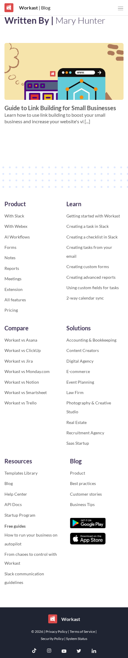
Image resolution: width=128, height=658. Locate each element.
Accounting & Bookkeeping (91, 339)
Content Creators (82, 350)
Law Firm (75, 392)
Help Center (15, 494)
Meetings (12, 278)
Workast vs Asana (20, 339)
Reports (11, 268)
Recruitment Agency (85, 432)
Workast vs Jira (18, 361)
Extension (13, 289)
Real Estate (76, 422)
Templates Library (21, 473)
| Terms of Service (82, 631)
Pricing (11, 310)
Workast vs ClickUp (22, 350)
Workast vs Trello (20, 402)
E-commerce (78, 371)
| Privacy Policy (56, 631)
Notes (9, 257)
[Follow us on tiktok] (34, 651)
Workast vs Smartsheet (25, 392)
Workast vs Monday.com (27, 371)
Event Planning (80, 382)
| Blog (44, 7)
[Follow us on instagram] (49, 651)
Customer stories (86, 494)
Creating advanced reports (90, 277)
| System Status (75, 638)
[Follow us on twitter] (79, 651)
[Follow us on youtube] (64, 651)
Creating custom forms (87, 266)
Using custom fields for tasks (92, 287)
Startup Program (19, 515)
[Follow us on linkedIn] (93, 651)
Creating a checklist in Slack (92, 236)
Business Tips (82, 504)
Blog (8, 483)
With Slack (14, 215)
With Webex (15, 226)
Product (77, 473)
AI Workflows (17, 236)
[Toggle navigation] (120, 8)
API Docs (13, 504)
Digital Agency (79, 361)
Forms (10, 247)
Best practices (83, 483)
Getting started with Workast (93, 215)
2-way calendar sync (85, 297)
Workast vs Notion (21, 382)
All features (15, 299)
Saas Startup (77, 443)
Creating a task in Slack (87, 226)
